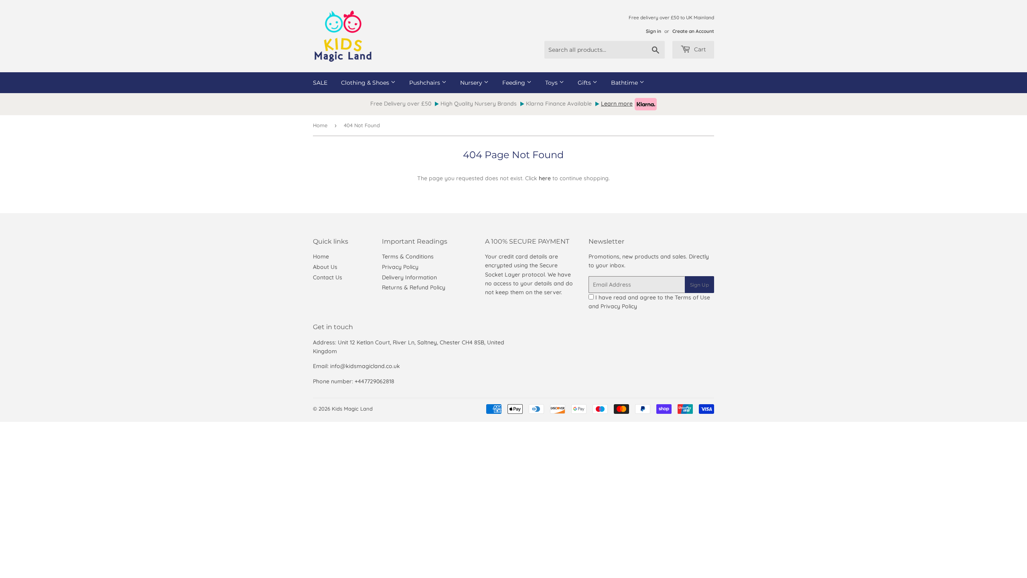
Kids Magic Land (352, 408)
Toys (552, 82)
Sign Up (699, 285)
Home (320, 125)
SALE (320, 82)
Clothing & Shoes (366, 82)
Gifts (585, 82)
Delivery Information (409, 277)
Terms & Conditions (408, 256)
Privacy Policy (400, 267)
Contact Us (327, 277)
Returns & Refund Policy (413, 287)
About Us (325, 267)
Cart (699, 49)
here (545, 178)
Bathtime (625, 82)
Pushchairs (425, 82)
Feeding (514, 82)
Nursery (472, 82)
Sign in (653, 31)
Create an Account (693, 31)
